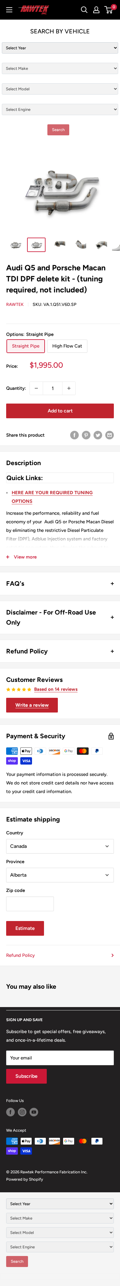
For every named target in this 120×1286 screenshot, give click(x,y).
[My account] (96, 9)
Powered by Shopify (24, 1179)
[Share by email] (109, 435)
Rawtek (15, 304)
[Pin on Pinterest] (86, 435)
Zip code (15, 890)
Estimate (25, 928)
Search (58, 129)
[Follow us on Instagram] (22, 1112)
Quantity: (16, 388)
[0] (109, 9)
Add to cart (60, 411)
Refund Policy (20, 955)
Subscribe (26, 1076)
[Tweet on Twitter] (98, 435)
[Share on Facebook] (74, 435)
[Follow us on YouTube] (34, 1112)
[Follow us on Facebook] (10, 1112)
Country (14, 833)
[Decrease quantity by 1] (36, 388)
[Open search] (84, 9)
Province (15, 861)
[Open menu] (9, 9)
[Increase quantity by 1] (68, 388)
